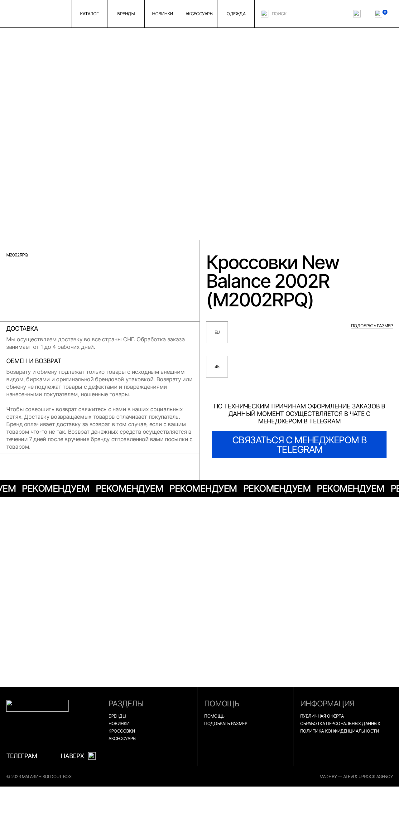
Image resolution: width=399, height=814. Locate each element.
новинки (162, 13)
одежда (236, 13)
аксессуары (199, 13)
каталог (89, 13)
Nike (269, 505)
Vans (58, 505)
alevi (348, 776)
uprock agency (375, 776)
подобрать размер (372, 325)
